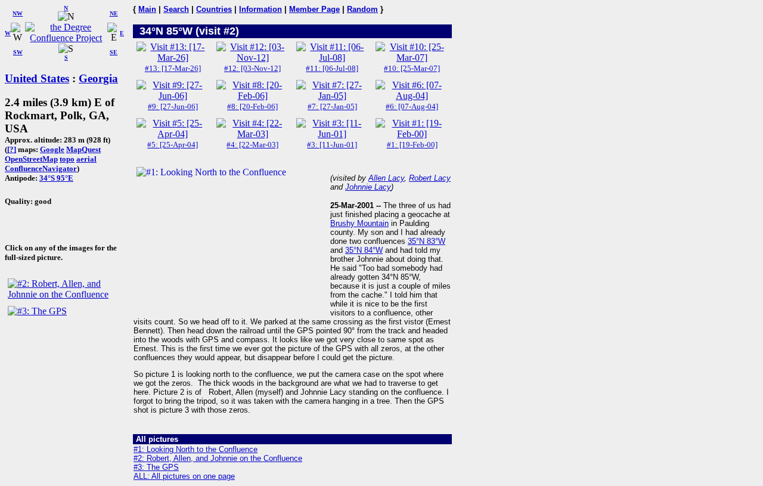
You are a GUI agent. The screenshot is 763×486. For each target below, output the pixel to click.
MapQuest (83, 149)
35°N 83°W (426, 241)
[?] (11, 149)
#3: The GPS (156, 467)
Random (362, 9)
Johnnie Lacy (368, 186)
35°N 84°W (364, 250)
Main (147, 9)
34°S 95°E (56, 178)
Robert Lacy (430, 178)
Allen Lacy (386, 178)
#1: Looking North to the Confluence (196, 449)
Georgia (98, 78)
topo (67, 158)
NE (114, 13)
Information (260, 9)
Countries (214, 9)
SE (113, 52)
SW (18, 52)
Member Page (314, 9)
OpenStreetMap (31, 158)
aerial (86, 158)
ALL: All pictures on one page (184, 476)
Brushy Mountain (359, 223)
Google (52, 149)
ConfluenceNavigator (41, 168)
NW (18, 13)
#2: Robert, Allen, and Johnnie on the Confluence (218, 458)
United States (37, 78)
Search (176, 9)
